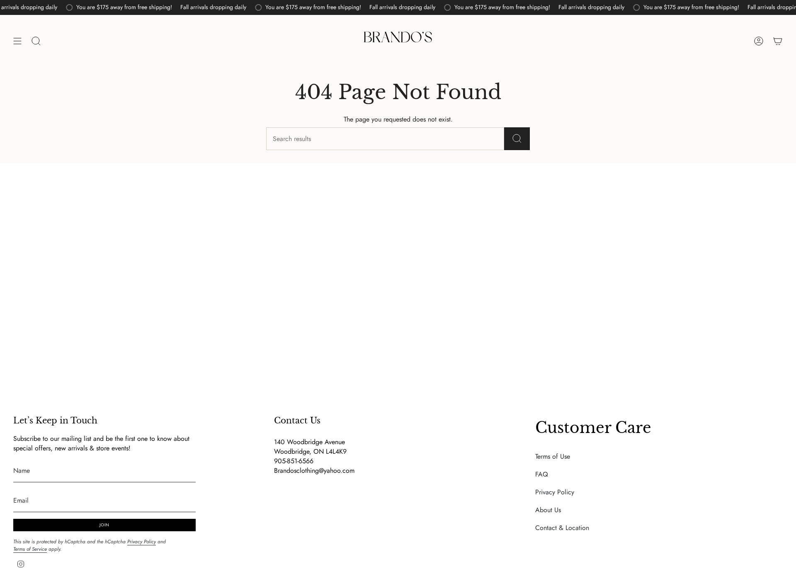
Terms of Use (552, 456)
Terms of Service (30, 549)
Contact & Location (562, 528)
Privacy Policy (141, 541)
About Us (548, 510)
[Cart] (777, 41)
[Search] (517, 138)
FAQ (541, 474)
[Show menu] (17, 41)
